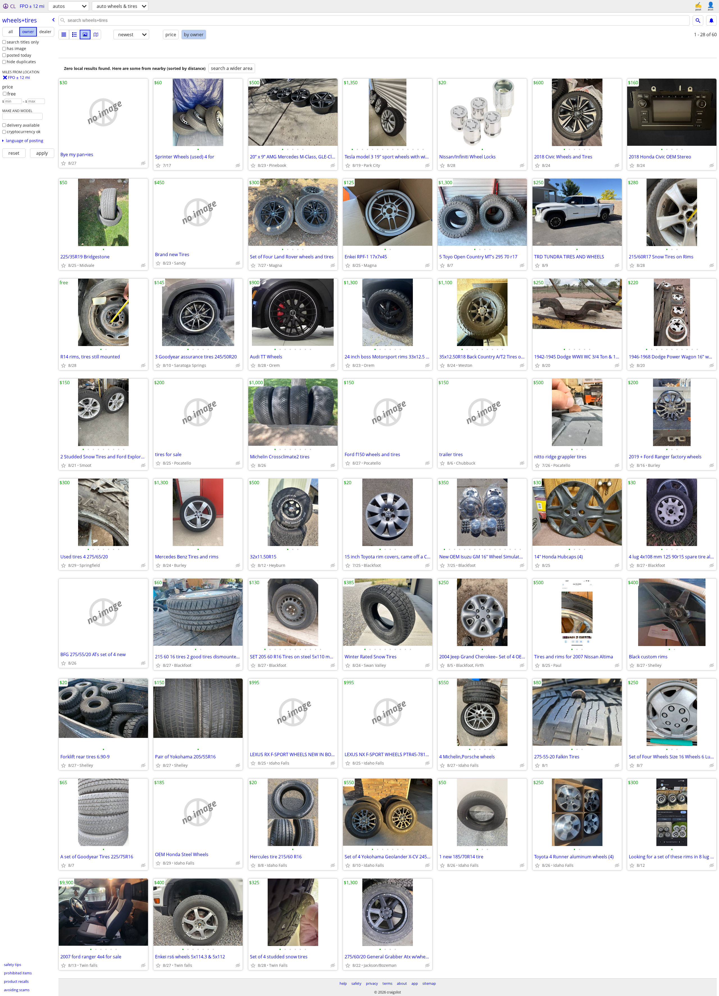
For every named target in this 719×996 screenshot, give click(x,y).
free (11, 94)
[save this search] (711, 20)
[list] (63, 34)
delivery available (23, 125)
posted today (19, 55)
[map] (95, 34)
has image (16, 48)
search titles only (23, 42)
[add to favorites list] (63, 163)
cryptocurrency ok (23, 131)
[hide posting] (143, 163)
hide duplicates (21, 61)
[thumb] (74, 34)
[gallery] (85, 34)
